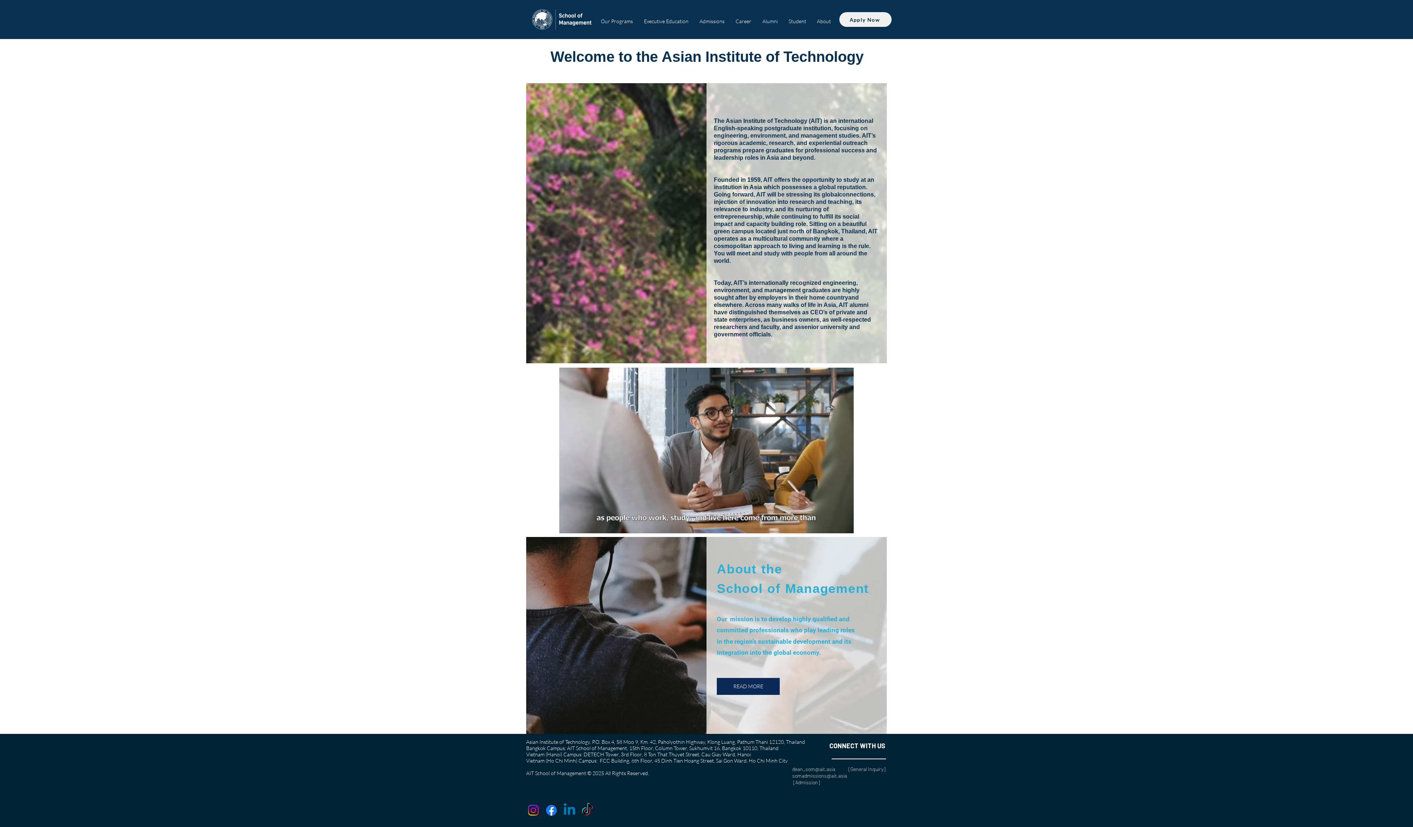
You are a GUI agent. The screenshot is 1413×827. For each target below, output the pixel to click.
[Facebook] (551, 810)
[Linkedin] (569, 810)
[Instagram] (533, 810)
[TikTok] (587, 810)
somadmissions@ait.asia (819, 776)
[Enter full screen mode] (844, 523)
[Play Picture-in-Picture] (831, 523)
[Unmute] (581, 523)
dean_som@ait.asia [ (821, 769)
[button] (616, 18)
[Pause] (569, 523)
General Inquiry (866, 769)
